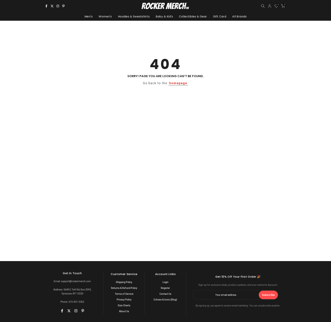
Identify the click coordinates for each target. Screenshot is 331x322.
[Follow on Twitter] (52, 6)
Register (165, 288)
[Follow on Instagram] (57, 6)
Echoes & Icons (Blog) (165, 299)
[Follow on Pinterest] (63, 6)
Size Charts (124, 305)
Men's (88, 16)
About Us (124, 311)
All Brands (239, 16)
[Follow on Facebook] (46, 6)
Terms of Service (124, 293)
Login (165, 282)
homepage (178, 83)
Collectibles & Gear (193, 16)
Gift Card (219, 16)
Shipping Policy (124, 282)
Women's (105, 16)
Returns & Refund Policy (124, 288)
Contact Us (165, 293)
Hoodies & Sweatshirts (134, 16)
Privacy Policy (124, 299)
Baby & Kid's (164, 16)
